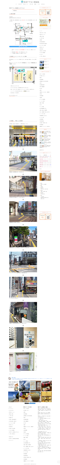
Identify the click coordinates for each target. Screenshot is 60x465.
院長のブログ (11, 436)
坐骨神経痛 (41, 79)
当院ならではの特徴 (12, 428)
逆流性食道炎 (26, 455)
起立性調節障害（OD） (43, 108)
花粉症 (41, 97)
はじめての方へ (11, 410)
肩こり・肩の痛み (26, 408)
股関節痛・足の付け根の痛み (44, 81)
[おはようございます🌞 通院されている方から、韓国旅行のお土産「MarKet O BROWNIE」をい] (46, 386)
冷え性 (41, 88)
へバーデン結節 (42, 101)
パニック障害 (42, 106)
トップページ (11, 408)
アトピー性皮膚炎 (42, 99)
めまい (41, 104)
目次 (14, 10)
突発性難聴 (41, 95)
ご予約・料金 (42, 38)
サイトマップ (11, 440)
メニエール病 (42, 117)
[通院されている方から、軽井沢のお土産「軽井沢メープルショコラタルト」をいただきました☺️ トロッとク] (35, 386)
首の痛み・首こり (42, 75)
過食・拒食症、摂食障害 (43, 110)
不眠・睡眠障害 (42, 86)
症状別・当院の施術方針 (12, 419)
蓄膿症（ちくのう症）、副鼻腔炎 (28, 426)
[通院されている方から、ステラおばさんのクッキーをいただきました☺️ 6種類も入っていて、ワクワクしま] (46, 397)
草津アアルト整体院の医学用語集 (14, 438)
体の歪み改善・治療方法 (12, 421)
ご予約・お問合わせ (43, 56)
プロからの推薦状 (42, 52)
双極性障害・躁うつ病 (43, 115)
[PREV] (40, 155)
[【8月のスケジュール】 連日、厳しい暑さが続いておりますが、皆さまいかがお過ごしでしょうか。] (13, 397)
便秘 (40, 90)
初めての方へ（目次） (43, 32)
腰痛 (40, 77)
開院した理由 (42, 36)
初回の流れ (10, 426)
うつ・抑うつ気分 (42, 113)
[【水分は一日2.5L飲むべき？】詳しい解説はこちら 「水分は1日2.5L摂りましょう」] (13, 386)
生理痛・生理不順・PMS (27, 457)
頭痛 (24, 417)
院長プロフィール (42, 34)
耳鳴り (25, 428)
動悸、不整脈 (26, 437)
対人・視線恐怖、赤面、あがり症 (28, 446)
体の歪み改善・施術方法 (43, 43)
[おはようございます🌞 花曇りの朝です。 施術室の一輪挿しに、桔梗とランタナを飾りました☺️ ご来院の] (24, 397)
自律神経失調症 (26, 419)
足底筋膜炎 (41, 124)
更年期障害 (41, 119)
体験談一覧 (10, 417)
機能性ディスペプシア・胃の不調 (44, 126)
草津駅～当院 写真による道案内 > (23, 46)
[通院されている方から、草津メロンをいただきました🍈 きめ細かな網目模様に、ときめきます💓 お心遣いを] (35, 397)
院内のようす (42, 47)
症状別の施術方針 (42, 41)
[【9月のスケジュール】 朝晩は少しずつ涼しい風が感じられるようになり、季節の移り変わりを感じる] (24, 386)
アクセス (41, 54)
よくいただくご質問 (43, 45)
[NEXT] (50, 155)
